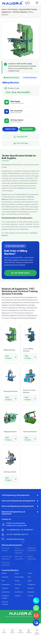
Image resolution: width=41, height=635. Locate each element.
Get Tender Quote (21, 273)
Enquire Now (27, 129)
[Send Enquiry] (36, 615)
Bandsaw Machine (11, 391)
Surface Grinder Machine (29, 391)
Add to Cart (10, 129)
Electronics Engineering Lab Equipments (18, 501)
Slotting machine (10, 472)
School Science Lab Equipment (19, 550)
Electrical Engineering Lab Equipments (18, 506)
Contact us (22, 188)
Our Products (13, 9)
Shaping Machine (10, 432)
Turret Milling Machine (28, 350)
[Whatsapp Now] (36, 608)
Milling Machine (9, 350)
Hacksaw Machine (30, 432)
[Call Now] (36, 600)
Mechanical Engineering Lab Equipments (13, 513)
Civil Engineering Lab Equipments (15, 495)
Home (4, 9)
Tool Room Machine (19, 12)
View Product (8, 357)
